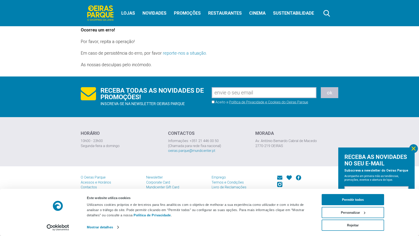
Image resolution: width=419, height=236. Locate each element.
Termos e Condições (228, 182)
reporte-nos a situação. (185, 53)
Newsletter (154, 177)
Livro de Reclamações (229, 187)
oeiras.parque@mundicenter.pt (191, 151)
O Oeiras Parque (93, 177)
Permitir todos (353, 199)
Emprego (219, 177)
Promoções (187, 13)
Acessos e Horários (96, 182)
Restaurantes (225, 13)
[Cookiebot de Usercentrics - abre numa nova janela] (58, 227)
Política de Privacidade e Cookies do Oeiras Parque (268, 102)
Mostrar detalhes (100, 227)
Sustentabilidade (293, 13)
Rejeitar (353, 225)
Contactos (89, 187)
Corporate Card (158, 182)
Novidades (155, 13)
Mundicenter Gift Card (162, 187)
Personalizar (350, 212)
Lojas (128, 13)
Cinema (257, 13)
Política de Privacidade (152, 215)
